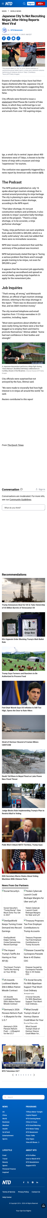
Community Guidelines (20, 499)
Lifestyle (7, 1150)
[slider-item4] (23, 1074)
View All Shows (31, 1142)
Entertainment (7, 1135)
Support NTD (31, 1165)
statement (7, 102)
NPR (41, 172)
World (4, 1119)
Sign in (31, 3)
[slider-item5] (25, 1074)
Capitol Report (31, 1115)
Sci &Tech (6, 1132)
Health (5, 1129)
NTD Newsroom (17, 30)
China (4, 1115)
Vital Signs (30, 1139)
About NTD (31, 1150)
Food (4, 1155)
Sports (4, 1139)
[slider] (23, 1063)
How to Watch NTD (33, 1159)
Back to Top (43, 1205)
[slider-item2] (18, 1074)
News (4, 11)
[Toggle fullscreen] (37, 1066)
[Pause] (5, 1066)
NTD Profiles (31, 1155)
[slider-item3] (21, 1074)
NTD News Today (32, 1129)
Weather (5, 1125)
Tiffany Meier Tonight (34, 1112)
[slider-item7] (30, 1074)
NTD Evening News (33, 1119)
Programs (31, 1107)
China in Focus (31, 1122)
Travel (4, 1159)
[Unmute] (42, 1059)
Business (5, 1122)
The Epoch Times (15, 445)
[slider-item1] (16, 1074)
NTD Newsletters (32, 1162)
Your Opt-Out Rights (23, 1211)
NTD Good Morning (33, 1125)
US (3, 1112)
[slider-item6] (28, 1074)
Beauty (5, 1162)
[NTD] (6, 1182)
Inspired (5, 1172)
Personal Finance (9, 1169)
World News (15, 11)
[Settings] (42, 1066)
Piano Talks (30, 1135)
